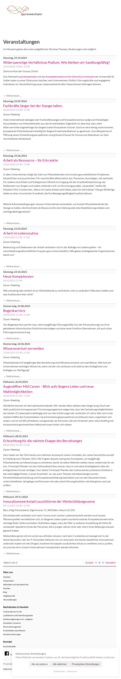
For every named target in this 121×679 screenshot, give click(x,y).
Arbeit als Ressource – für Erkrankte (30, 160)
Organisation (8, 581)
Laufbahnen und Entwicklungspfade (18, 615)
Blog (5, 592)
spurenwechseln (28, 76)
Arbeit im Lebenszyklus (20, 233)
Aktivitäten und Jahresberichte (15, 584)
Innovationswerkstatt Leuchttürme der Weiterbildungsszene (49, 501)
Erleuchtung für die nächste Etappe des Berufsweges (42, 441)
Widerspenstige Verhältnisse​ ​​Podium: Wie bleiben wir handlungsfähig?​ (56, 62)
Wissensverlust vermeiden (23, 348)
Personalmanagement (12, 627)
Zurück (89, 562)
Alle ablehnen (60, 664)
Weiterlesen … (14, 95)
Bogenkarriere (14, 310)
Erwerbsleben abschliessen (14, 630)
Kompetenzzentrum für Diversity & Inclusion (70, 76)
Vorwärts (111, 562)
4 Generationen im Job (12, 611)
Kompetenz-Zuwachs (12, 623)
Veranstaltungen (10, 599)
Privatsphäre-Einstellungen (85, 664)
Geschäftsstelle (9, 646)
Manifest (6, 577)
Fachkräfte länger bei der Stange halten (32, 106)
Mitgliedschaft (9, 596)
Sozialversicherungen (12, 634)
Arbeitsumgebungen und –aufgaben (18, 619)
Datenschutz (59, 671)
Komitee (6, 588)
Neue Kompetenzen (18, 276)
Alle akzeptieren (39, 664)
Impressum (72, 671)
